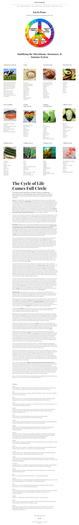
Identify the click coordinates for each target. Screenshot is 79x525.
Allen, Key (45, 267)
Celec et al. (15, 273)
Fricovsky (45, 239)
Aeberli (51, 343)
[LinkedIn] (38, 518)
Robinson (43, 289)
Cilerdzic (50, 328)
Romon (17, 300)
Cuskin (36, 324)
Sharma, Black (28, 261)
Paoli (37, 216)
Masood (21, 201)
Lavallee (43, 265)
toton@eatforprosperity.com (39, 515)
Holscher (23, 315)
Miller (40, 289)
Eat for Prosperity (39, 2)
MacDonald (23, 285)
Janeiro (32, 251)
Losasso (32, 274)
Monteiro (16, 229)
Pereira (36, 334)
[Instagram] (40, 518)
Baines (40, 265)
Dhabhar (18, 288)
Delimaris (14, 234)
